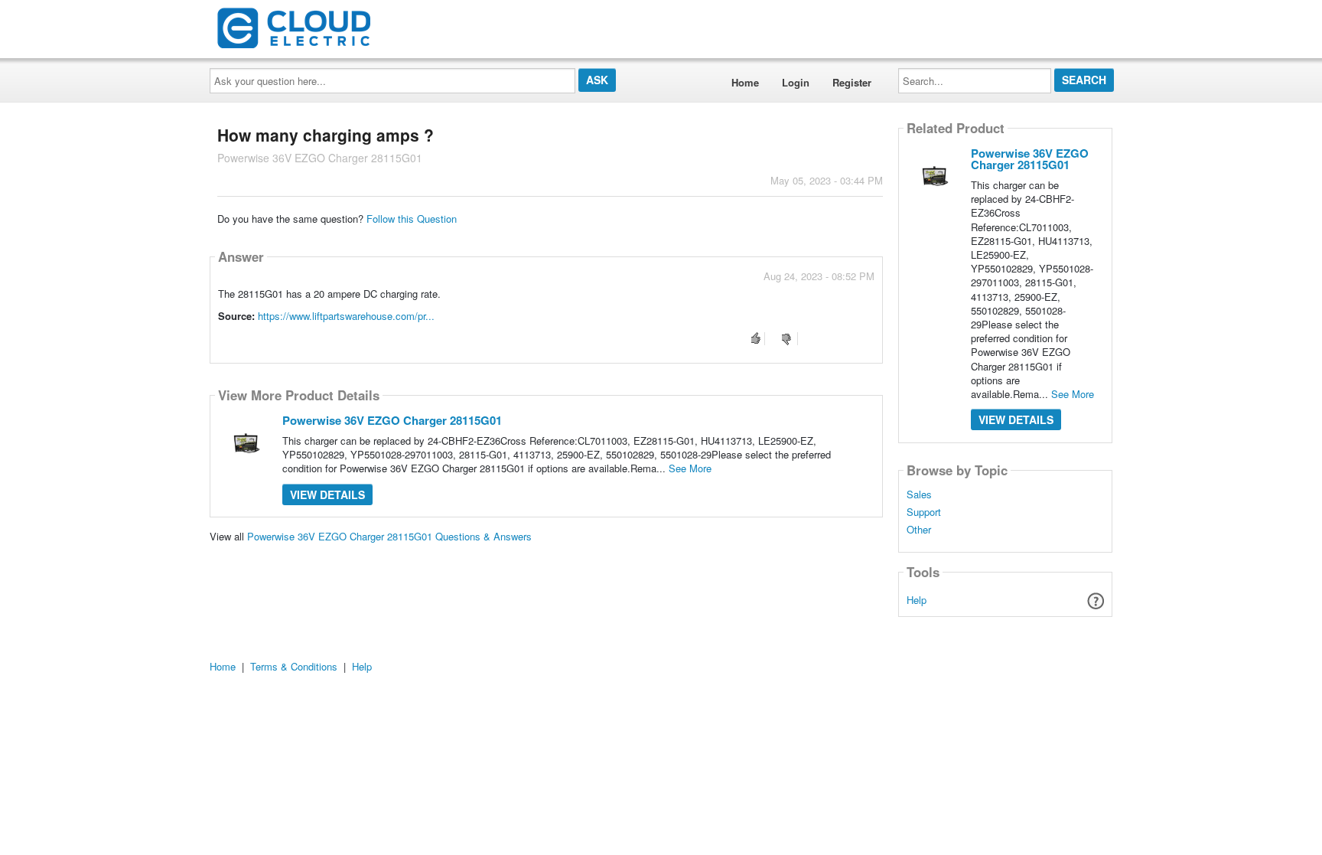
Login (795, 82)
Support (924, 512)
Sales (919, 494)
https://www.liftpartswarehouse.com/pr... (346, 315)
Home (745, 82)
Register (851, 82)
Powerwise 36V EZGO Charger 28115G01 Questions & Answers (389, 536)
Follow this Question (411, 218)
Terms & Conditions (293, 666)
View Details (327, 494)
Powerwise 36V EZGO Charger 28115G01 (392, 420)
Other (919, 529)
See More (690, 468)
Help (916, 599)
